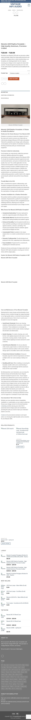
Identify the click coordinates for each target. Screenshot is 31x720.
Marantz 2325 (11, 674)
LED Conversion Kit (16, 669)
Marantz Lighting (5, 679)
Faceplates (20, 10)
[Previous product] (17, 13)
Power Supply (20, 684)
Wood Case (18, 688)
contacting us (4, 406)
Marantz (3, 672)
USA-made (17, 686)
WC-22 (13, 688)
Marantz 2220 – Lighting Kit (7, 539)
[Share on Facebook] (2, 83)
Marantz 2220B (16, 672)
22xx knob (6, 665)
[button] (2, 5)
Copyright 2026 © (15, 716)
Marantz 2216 (9, 672)
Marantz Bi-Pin (19, 674)
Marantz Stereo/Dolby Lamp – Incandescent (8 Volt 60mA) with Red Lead (23, 442)
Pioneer (15, 681)
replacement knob (5, 686)
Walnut (3, 688)
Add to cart (13, 78)
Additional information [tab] (7, 95)
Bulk (23, 665)
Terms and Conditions (15, 718)
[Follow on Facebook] (2, 656)
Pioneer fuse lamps (22, 681)
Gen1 (19, 667)
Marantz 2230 (24, 672)
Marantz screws (22, 679)
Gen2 (23, 667)
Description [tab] (4, 92)
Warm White (8, 688)
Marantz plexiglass (14, 679)
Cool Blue (4, 667)
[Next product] (14, 13)
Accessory (12, 665)
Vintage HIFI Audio (15, 5)
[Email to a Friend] (5, 83)
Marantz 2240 (4, 674)
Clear (28, 70)
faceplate (15, 667)
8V (2, 665)
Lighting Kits (23, 669)
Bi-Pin (20, 665)
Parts (13, 10)
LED (9, 669)
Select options (5, 543)
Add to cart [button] (20, 446)
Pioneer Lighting (12, 684)
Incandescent (4, 669)
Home (9, 10)
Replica (11, 686)
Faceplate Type (4, 73)
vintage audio (23, 686)
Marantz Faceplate (5, 676)
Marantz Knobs (24, 676)
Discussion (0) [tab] (5, 98)
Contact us (4, 415)
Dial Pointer (9, 667)
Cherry (27, 665)
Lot (28, 669)
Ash (16, 665)
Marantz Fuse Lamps (15, 676)
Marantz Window (5, 681)
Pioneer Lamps (5, 684)
